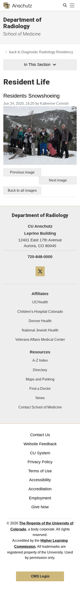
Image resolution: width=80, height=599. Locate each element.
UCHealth (40, 302)
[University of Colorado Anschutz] (17, 5)
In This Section (37, 64)
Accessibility (40, 480)
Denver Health (40, 321)
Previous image (22, 172)
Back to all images (22, 190)
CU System (40, 453)
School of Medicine (22, 34)
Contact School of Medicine (40, 407)
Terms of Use (40, 471)
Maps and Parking (40, 379)
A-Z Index (40, 360)
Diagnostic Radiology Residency (47, 52)
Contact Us (40, 435)
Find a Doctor (40, 388)
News (40, 398)
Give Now (40, 507)
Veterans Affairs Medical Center (40, 339)
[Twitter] (40, 278)
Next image (58, 180)
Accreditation (40, 489)
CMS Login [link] (40, 576)
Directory (40, 370)
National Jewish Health (40, 330)
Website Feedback (40, 444)
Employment (40, 498)
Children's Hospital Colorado (40, 311)
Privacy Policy (40, 462)
